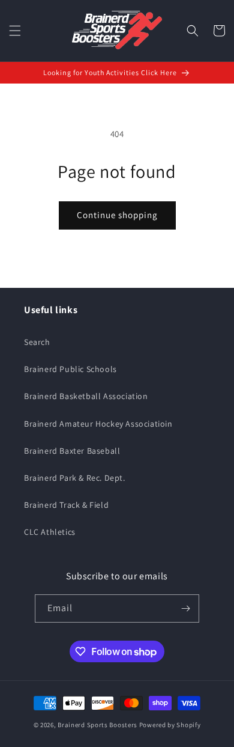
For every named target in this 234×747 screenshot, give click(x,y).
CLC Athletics (50, 531)
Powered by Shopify (170, 725)
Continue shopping (117, 215)
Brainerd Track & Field (66, 504)
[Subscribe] (185, 608)
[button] (15, 30)
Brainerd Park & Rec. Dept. (74, 477)
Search (37, 342)
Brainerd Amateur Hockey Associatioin (98, 423)
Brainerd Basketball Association (86, 396)
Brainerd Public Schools (70, 369)
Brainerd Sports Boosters (97, 725)
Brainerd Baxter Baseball (72, 450)
